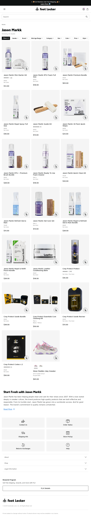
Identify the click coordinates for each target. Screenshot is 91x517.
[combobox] (45, 16)
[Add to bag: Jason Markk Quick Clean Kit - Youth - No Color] (85, 166)
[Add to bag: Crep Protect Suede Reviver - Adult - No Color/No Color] (85, 310)
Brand (24, 38)
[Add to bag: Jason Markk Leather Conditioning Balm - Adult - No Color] (56, 262)
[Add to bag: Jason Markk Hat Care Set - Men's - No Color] (56, 214)
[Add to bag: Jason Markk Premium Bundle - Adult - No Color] (85, 68)
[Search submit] (86, 16)
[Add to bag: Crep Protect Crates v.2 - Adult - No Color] (26, 358)
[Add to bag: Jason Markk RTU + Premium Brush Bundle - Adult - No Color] (26, 166)
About (6, 457)
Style (84, 38)
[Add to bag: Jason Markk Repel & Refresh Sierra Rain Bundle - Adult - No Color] (85, 214)
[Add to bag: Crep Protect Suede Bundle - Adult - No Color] (26, 310)
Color (67, 38)
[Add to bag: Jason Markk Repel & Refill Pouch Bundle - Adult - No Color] (26, 262)
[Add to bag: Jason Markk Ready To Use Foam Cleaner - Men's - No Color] (56, 166)
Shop (6, 463)
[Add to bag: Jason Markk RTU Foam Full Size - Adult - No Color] (56, 68)
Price (75, 38)
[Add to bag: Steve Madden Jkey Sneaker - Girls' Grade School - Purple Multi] (56, 358)
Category (49, 38)
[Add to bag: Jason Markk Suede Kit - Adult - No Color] (56, 117)
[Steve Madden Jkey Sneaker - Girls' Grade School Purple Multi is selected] (36, 365)
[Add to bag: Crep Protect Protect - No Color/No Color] (85, 262)
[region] (45, 2)
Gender (14, 38)
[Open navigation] (4, 9)
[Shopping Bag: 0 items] (87, 9)
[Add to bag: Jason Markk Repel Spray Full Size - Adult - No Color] (26, 117)
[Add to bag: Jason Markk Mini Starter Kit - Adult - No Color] (26, 68)
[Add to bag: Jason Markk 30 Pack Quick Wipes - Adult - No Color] (85, 117)
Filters (5, 38)
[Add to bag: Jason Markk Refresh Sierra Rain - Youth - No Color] (26, 214)
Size (59, 38)
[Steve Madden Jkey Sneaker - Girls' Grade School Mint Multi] (41, 365)
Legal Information (10, 469)
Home (3, 24)
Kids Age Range (36, 38)
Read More (8, 409)
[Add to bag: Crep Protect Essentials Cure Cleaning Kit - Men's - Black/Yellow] (56, 310)
